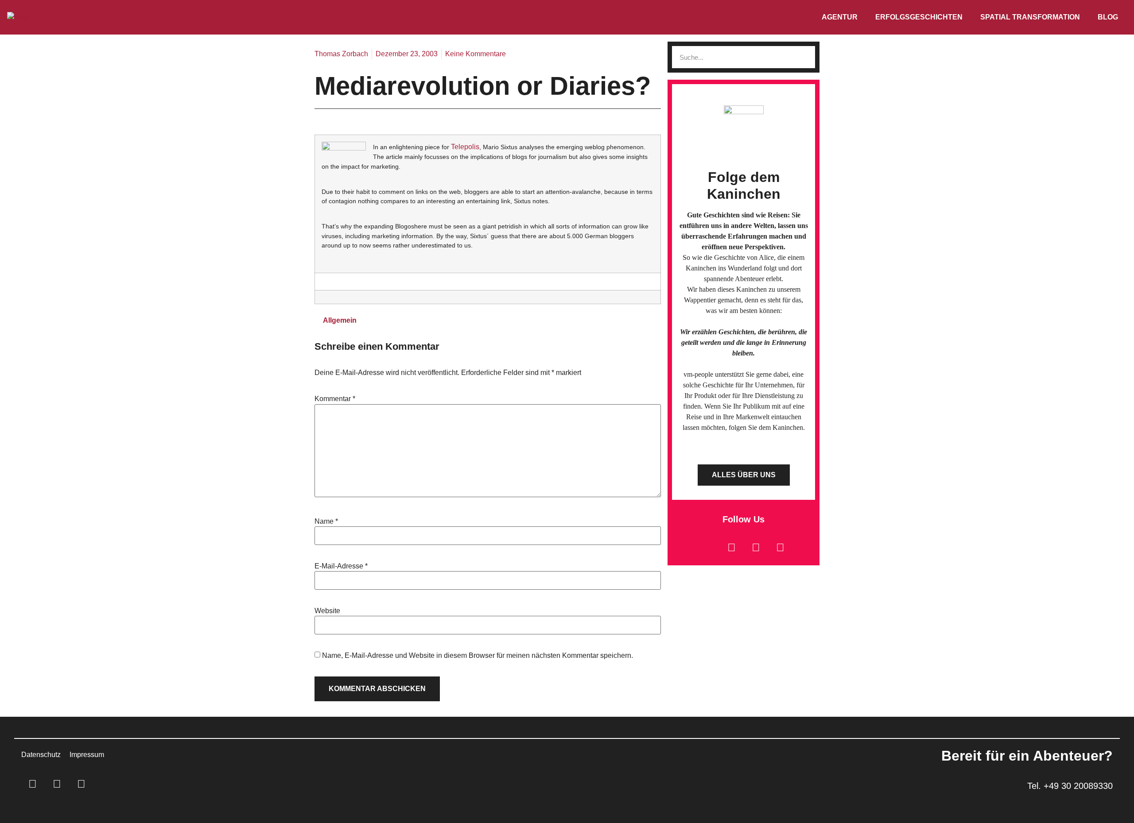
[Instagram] (756, 547)
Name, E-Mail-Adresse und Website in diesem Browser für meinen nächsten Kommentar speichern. (477, 655)
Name (326, 521)
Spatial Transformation (1030, 17)
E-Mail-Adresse (341, 566)
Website (327, 610)
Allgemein (340, 320)
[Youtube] (780, 547)
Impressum (87, 754)
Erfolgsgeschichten (919, 17)
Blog (1108, 17)
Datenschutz (41, 754)
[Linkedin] (731, 547)
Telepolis (465, 147)
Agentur (840, 17)
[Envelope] (707, 547)
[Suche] (804, 57)
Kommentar (335, 398)
